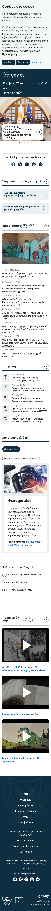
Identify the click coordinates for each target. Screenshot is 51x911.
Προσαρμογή (37, 62)
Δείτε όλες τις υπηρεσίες (30, 181)
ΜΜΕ (25, 817)
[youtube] (34, 164)
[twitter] (20, 164)
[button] (19, 142)
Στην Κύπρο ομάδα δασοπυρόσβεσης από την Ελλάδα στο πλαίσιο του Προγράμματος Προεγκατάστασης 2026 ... (23, 289)
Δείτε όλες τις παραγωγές (29, 619)
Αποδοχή (8, 62)
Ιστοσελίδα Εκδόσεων (18, 582)
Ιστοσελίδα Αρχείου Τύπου (20, 590)
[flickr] (40, 164)
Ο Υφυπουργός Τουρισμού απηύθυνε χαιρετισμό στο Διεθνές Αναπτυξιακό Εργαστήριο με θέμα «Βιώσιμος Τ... (24, 329)
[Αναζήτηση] (46, 83)
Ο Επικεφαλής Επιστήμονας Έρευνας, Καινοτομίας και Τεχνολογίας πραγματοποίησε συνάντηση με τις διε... (24, 302)
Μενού (39, 83)
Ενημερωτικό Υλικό (25, 811)
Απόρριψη (23, 62)
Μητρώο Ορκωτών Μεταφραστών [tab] (21, 458)
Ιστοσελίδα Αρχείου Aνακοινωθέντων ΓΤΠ (26, 574)
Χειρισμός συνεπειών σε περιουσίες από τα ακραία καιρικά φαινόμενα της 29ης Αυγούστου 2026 (24, 316)
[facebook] (13, 164)
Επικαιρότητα (25, 805)
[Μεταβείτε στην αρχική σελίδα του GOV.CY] (13, 75)
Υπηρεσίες (25, 800)
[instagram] (27, 164)
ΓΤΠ (25, 794)
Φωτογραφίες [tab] (11, 449)
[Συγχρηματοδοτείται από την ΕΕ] (19, 901)
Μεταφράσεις (26, 822)
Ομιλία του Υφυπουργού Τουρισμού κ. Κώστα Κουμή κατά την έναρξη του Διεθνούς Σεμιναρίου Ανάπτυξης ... (25, 343)
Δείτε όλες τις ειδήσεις (28, 226)
